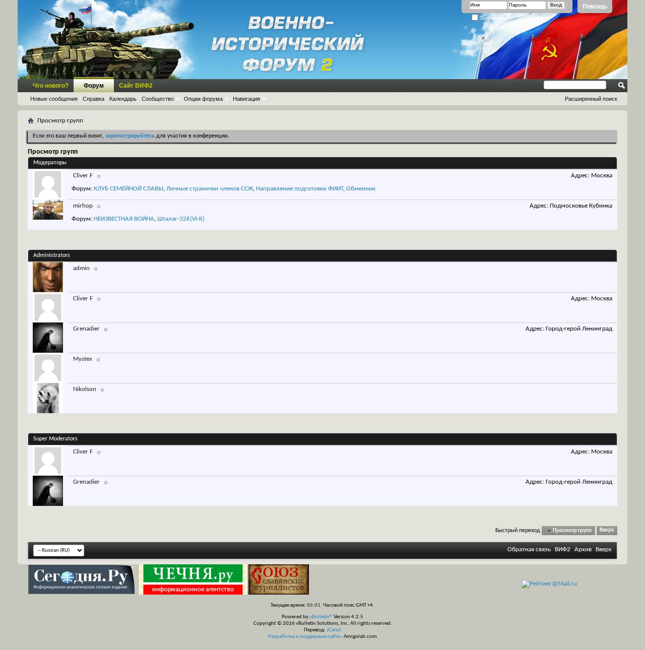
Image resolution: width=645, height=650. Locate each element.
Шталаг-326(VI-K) (181, 219)
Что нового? (51, 85)
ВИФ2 (562, 549)
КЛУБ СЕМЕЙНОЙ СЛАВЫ (128, 188)
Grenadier (86, 329)
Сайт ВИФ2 (136, 85)
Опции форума (203, 99)
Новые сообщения (54, 99)
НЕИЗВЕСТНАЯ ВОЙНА (124, 219)
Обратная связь (529, 549)
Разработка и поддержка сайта (304, 636)
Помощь (595, 6)
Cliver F (83, 175)
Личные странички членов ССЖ (209, 188)
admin (81, 268)
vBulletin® (321, 617)
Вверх (607, 531)
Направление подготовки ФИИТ (299, 188)
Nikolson (84, 389)
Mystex (82, 359)
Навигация (246, 99)
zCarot (334, 630)
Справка (93, 99)
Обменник (360, 188)
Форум (94, 85)
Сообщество (158, 99)
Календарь (123, 99)
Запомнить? (493, 18)
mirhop (83, 206)
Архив (583, 549)
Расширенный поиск (591, 99)
